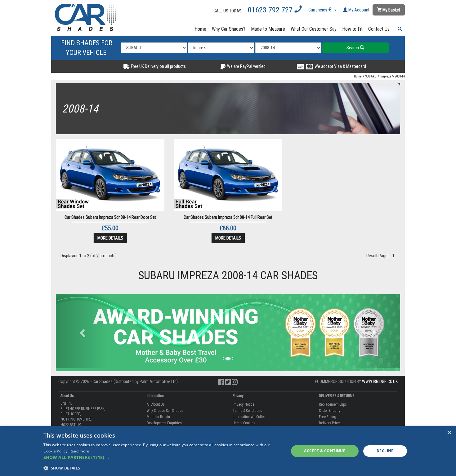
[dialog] (228, 451)
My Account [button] (358, 9)
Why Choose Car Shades (165, 410)
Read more (79, 451)
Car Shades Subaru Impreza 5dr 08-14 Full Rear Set (228, 217)
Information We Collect (249, 417)
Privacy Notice (243, 404)
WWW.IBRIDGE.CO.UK (380, 381)
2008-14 (400, 76)
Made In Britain (158, 417)
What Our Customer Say (314, 29)
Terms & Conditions (247, 410)
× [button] (449, 432)
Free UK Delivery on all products (158, 66)
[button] (398, 29)
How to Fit (352, 29)
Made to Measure (268, 29)
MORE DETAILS (110, 238)
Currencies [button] (318, 9)
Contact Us (379, 29)
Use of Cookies (244, 423)
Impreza (385, 76)
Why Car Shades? (228, 29)
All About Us (156, 404)
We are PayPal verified (246, 66)
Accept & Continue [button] (324, 450)
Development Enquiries (164, 423)
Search (353, 47)
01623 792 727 (271, 10)
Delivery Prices (330, 423)
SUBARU (371, 76)
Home (200, 29)
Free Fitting (327, 417)
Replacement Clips (333, 404)
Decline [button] (385, 450)
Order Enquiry (329, 410)
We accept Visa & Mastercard (340, 66)
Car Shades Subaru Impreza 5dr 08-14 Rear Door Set (110, 217)
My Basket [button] (391, 9)
